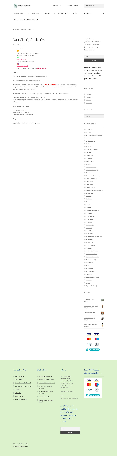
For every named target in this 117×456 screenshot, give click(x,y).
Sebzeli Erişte (89, 262)
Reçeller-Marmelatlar (91, 254)
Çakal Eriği (89, 146)
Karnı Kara (89, 222)
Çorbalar (88, 164)
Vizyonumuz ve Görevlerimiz (23, 386)
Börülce (88, 144)
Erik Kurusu (89, 199)
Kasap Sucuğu (90, 225)
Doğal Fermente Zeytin (92, 170)
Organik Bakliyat (90, 245)
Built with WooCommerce (20, 446)
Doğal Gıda (89, 173)
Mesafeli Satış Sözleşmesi (46, 379)
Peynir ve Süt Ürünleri (92, 251)
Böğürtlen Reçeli (90, 141)
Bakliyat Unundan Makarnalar (94, 135)
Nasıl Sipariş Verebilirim (46, 376)
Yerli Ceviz (88, 280)
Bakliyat (88, 132)
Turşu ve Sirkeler (90, 271)
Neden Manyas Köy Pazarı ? (23, 383)
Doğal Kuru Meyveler (91, 178)
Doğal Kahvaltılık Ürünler (93, 176)
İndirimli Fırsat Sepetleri (92, 210)
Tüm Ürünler (89, 268)
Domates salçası (90, 187)
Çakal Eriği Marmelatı (92, 149)
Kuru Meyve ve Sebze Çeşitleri (94, 236)
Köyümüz (18, 393)
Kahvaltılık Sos (90, 216)
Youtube (70, 5)
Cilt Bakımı (89, 158)
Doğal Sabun (89, 181)
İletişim (75, 13)
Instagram (62, 5)
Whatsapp (76, 5)
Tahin (87, 265)
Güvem (88, 202)
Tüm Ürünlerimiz (20, 376)
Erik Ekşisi (88, 196)
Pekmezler (89, 248)
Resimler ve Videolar (21, 399)
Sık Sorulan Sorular (44, 397)
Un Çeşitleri (89, 274)
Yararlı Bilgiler (19, 396)
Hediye (88, 204)
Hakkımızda (18, 379)
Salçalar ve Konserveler (92, 257)
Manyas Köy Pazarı (33, 13)
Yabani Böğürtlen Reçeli (92, 277)
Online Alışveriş (41, 68)
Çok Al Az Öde (89, 161)
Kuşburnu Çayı (90, 242)
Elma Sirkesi (89, 193)
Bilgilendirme (48, 13)
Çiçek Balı (88, 152)
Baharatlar (89, 129)
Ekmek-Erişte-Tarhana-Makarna (94, 190)
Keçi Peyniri (89, 228)
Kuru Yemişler (89, 239)
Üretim (17, 389)
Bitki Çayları (89, 138)
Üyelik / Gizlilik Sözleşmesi (47, 383)
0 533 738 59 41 (21, 59)
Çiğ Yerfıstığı (89, 155)
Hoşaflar (88, 207)
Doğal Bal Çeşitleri (91, 167)
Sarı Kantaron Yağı (91, 260)
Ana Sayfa (17, 29)
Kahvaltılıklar (89, 219)
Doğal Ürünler (89, 184)
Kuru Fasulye (89, 233)
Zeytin (88, 283)
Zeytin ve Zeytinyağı (91, 286)
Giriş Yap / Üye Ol (62, 13)
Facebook (55, 5)
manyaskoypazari (22, 66)
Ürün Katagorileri (18, 13)
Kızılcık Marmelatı (91, 231)
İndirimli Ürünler (90, 213)
